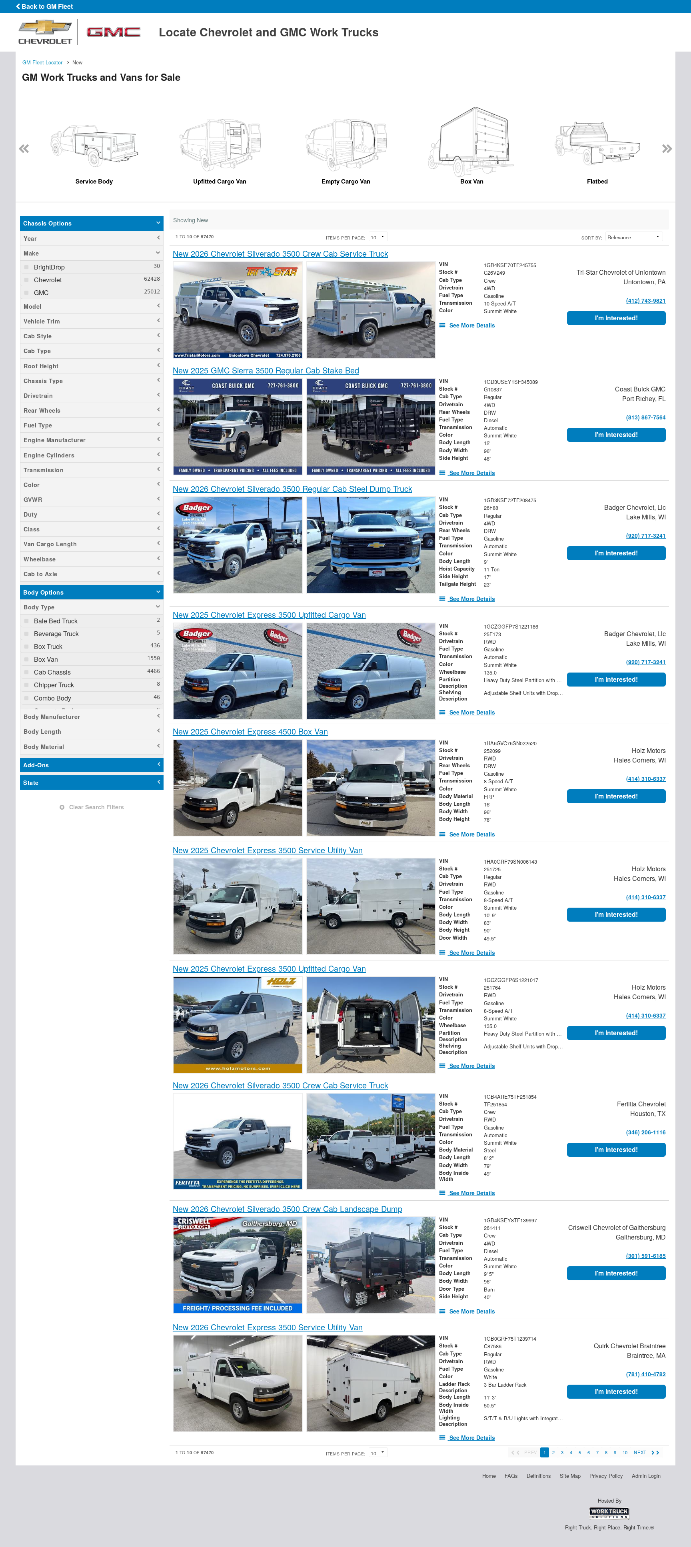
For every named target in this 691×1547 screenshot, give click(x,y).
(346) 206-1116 (646, 1132)
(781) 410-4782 (646, 1374)
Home (489, 1475)
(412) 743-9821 (646, 300)
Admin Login (646, 1475)
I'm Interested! (616, 317)
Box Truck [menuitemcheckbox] (47, 646)
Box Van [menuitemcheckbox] (45, 659)
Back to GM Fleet (46, 6)
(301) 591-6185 (646, 1256)
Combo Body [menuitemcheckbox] (51, 698)
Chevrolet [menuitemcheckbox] (47, 279)
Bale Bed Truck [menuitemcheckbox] (55, 620)
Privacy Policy (606, 1475)
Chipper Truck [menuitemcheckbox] (53, 684)
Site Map (570, 1475)
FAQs (511, 1475)
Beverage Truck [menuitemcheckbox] (55, 633)
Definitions (539, 1475)
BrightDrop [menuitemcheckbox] (48, 266)
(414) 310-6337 (646, 778)
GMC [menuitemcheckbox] (40, 292)
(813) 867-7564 (646, 417)
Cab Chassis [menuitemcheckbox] (51, 672)
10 (625, 1452)
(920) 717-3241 (646, 535)
